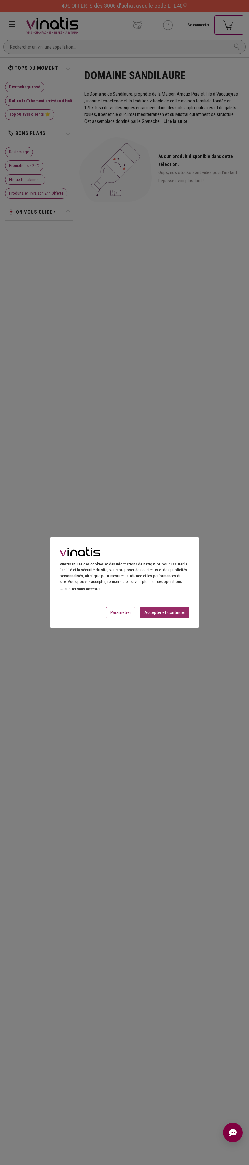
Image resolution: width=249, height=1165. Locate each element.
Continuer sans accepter (80, 589)
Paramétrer (120, 612)
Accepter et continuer (164, 612)
